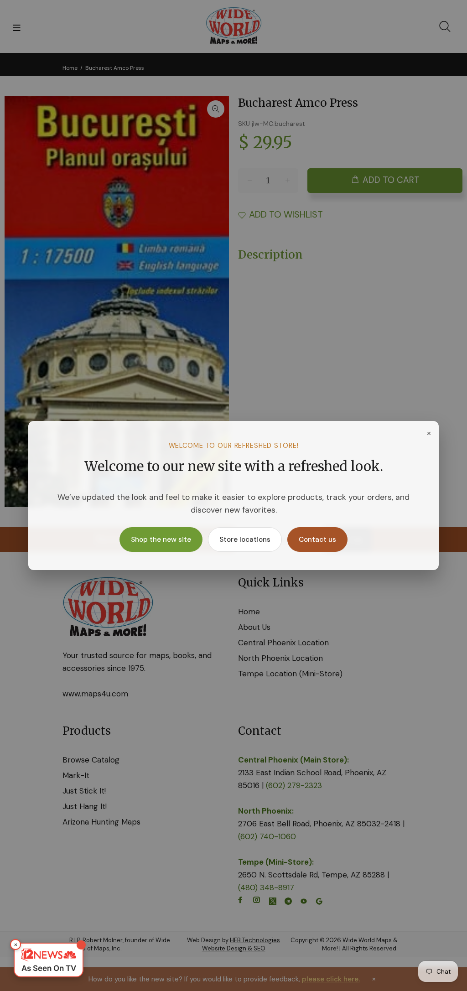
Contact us (317, 539)
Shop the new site (161, 539)
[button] (48, 960)
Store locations (244, 539)
